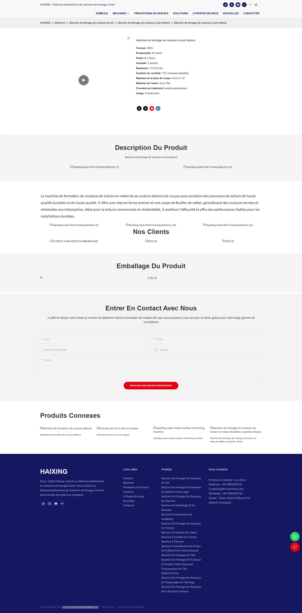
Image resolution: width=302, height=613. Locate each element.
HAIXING (45, 23)
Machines (60, 23)
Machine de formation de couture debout (60, 434)
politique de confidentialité (130, 607)
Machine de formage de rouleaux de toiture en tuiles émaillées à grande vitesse (233, 440)
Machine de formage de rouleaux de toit (92, 23)
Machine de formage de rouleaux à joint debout (144, 23)
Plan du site (108, 607)
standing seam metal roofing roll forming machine (178, 438)
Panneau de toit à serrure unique (113, 434)
